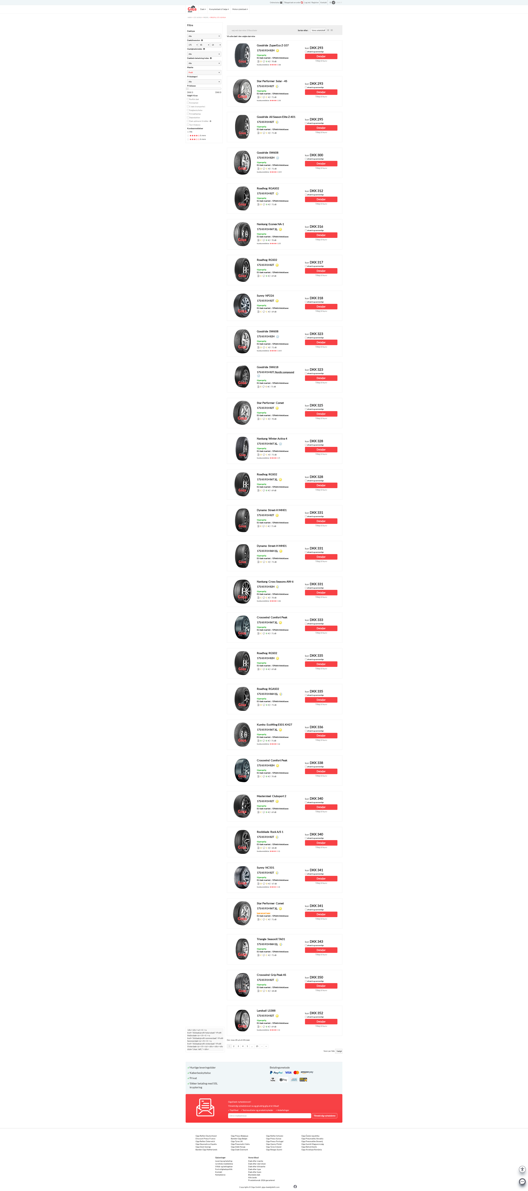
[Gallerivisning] (331, 30)
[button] (522, 1168)
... (252, 1046)
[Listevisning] (328, 30)
